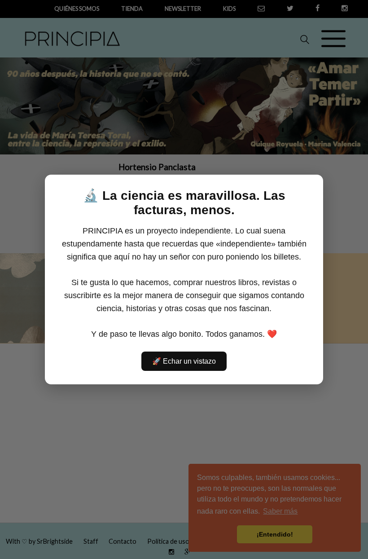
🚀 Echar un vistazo (184, 361)
